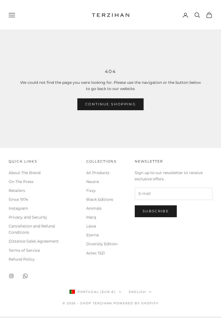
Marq (91, 217)
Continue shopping (110, 104)
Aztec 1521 (95, 253)
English (137, 292)
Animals (94, 208)
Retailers (17, 190)
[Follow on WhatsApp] (25, 276)
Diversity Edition (102, 243)
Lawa (91, 226)
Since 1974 (18, 199)
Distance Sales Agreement (34, 241)
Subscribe (156, 211)
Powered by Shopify (135, 303)
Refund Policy (22, 259)
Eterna (92, 235)
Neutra (92, 181)
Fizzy (91, 190)
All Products (97, 172)
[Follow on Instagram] (11, 276)
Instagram (18, 208)
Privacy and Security (28, 217)
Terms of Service (24, 250)
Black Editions (99, 199)
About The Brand (24, 172)
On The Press (21, 181)
